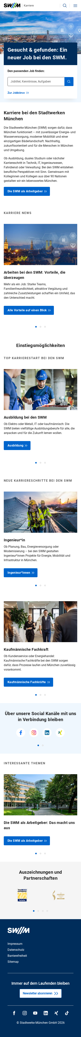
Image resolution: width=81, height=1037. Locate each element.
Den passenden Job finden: (26, 71)
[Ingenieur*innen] (40, 534)
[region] (40, 275)
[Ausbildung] (40, 409)
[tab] (36, 327)
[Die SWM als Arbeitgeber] (40, 809)
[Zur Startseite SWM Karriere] (19, 5)
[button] (65, 5)
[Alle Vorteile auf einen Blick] (40, 269)
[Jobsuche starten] (68, 81)
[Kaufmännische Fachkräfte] (40, 644)
